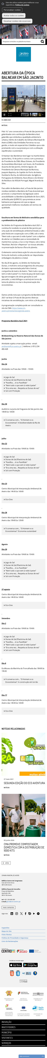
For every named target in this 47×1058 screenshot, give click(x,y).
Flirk (38, 913)
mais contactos (8, 907)
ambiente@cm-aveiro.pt (11, 346)
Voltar (7, 863)
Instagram (16, 913)
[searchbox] (23, 41)
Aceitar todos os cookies (14, 15)
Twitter (21, 913)
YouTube (34, 914)
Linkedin (11, 913)
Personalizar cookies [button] (12, 10)
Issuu (29, 913)
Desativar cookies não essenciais (17, 21)
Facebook (25, 913)
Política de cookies (22, 5)
